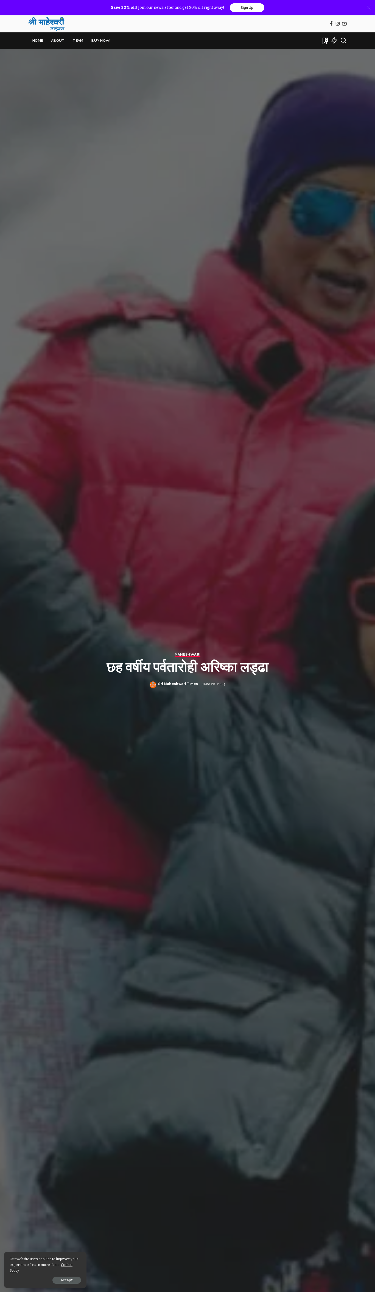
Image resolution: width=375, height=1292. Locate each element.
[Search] (343, 40)
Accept (67, 1280)
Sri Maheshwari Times (178, 684)
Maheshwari (187, 654)
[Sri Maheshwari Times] (46, 24)
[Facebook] (331, 24)
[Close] (369, 7)
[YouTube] (344, 24)
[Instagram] (337, 24)
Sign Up (247, 8)
